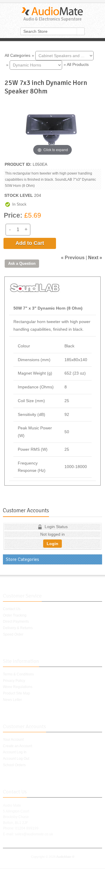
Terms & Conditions (18, 674)
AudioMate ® (65, 856)
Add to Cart (29, 243)
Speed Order (13, 634)
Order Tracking (15, 615)
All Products (78, 64)
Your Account (13, 739)
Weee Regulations (17, 687)
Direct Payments (16, 621)
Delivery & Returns (18, 628)
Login (52, 543)
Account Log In (15, 752)
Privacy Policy (14, 681)
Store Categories (22, 559)
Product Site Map (16, 693)
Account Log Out (16, 759)
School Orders (14, 765)
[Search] (80, 31)
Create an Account (17, 746)
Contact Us (11, 609)
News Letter (12, 700)
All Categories (17, 55)
